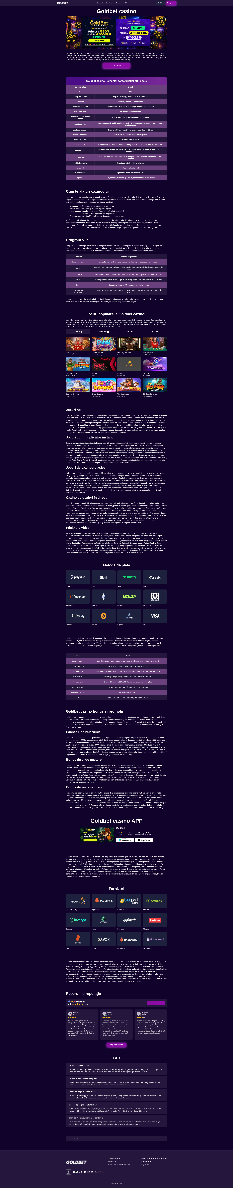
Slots (153, 331)
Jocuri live (102, 331)
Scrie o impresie (156, 1003)
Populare (77, 331)
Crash (128, 331)
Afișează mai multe (116, 1045)
